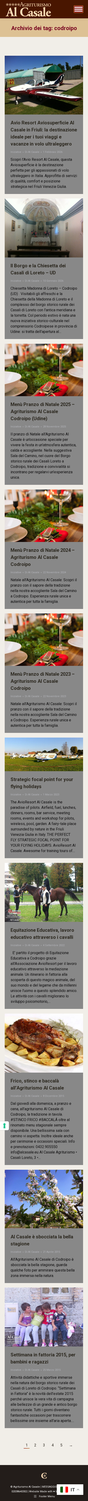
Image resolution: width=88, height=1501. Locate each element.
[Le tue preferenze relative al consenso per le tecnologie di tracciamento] (4, 1125)
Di (32, 152)
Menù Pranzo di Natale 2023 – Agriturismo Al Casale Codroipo (43, 681)
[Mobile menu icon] (78, 9)
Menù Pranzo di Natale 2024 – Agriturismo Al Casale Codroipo (43, 557)
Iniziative (16, 152)
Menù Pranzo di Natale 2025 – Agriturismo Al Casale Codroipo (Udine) (43, 411)
